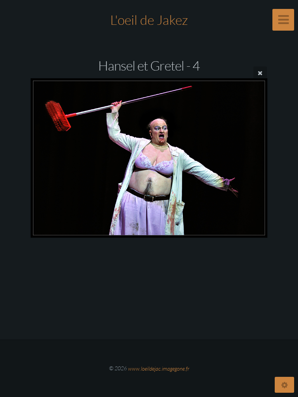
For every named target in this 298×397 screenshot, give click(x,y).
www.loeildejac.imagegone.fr (158, 368)
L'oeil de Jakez (149, 20)
